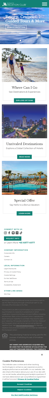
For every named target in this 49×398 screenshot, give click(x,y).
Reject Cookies (24, 390)
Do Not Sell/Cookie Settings (24, 395)
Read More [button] (24, 157)
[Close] (42, 354)
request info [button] (12, 238)
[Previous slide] (2, 25)
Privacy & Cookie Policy (12, 272)
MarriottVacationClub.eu (25, 325)
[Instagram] (5, 233)
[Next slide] (47, 25)
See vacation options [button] (16, 27)
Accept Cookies (24, 384)
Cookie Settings (9, 275)
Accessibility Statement (12, 285)
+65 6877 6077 (27, 242)
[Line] (13, 233)
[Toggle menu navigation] (44, 4)
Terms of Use (8, 282)
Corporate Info (9, 253)
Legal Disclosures (10, 269)
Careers (6, 256)
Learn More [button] (24, 213)
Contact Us (8, 259)
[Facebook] (9, 233)
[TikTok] (21, 233)
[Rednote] (17, 233)
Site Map (7, 294)
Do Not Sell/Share (10, 278)
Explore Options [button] (24, 100)
